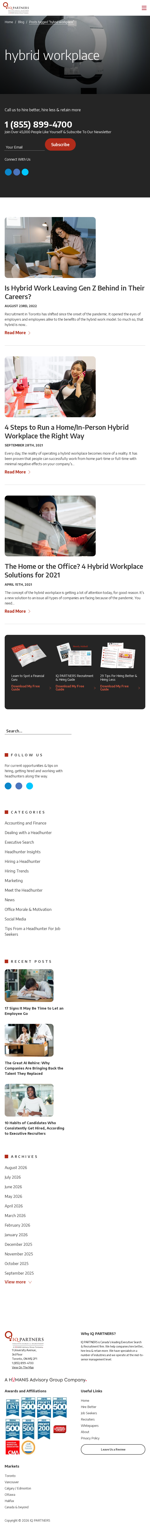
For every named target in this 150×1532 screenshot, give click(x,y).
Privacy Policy (90, 1438)
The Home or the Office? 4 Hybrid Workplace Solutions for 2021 (74, 570)
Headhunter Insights (23, 851)
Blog (21, 22)
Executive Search (19, 842)
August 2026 (16, 1167)
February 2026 (17, 1225)
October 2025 (17, 1263)
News (10, 899)
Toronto (10, 1476)
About (85, 1432)
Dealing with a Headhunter (28, 832)
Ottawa (10, 1495)
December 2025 (18, 1244)
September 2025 (19, 1272)
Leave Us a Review (113, 1449)
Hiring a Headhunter (22, 861)
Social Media (15, 918)
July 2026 (13, 1177)
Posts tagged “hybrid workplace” (51, 22)
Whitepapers (90, 1426)
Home (9, 22)
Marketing (14, 880)
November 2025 (19, 1253)
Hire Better (88, 1407)
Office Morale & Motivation (28, 909)
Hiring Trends (17, 870)
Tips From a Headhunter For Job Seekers (32, 931)
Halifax (9, 1501)
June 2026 (13, 1186)
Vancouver (12, 1482)
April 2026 (14, 1205)
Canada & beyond (17, 1507)
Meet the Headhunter (24, 890)
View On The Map (23, 1367)
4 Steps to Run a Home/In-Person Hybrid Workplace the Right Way (67, 431)
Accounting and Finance (25, 822)
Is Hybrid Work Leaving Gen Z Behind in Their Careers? (75, 292)
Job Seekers (89, 1413)
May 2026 (13, 1196)
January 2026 (16, 1234)
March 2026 (15, 1215)
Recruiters (88, 1419)
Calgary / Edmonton (18, 1488)
